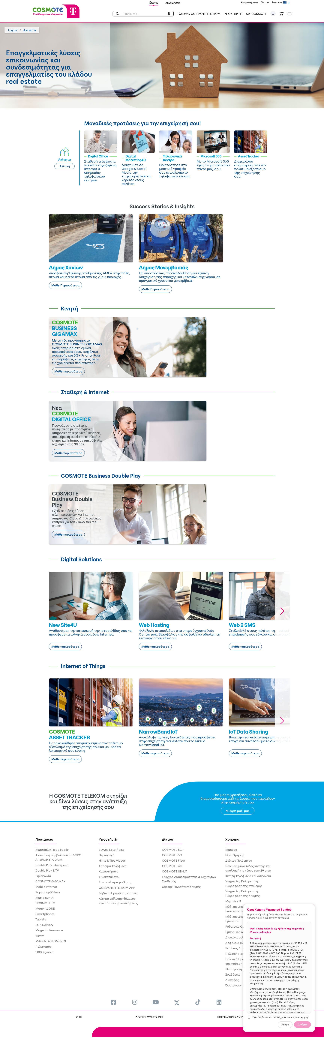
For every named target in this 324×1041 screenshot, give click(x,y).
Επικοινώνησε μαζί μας (115, 882)
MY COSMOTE (256, 14)
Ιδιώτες (153, 2)
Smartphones (45, 914)
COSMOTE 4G (172, 866)
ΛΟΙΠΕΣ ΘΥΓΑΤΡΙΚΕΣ (150, 1017)
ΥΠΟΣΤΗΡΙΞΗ (233, 14)
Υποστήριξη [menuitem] (108, 839)
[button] (273, 13)
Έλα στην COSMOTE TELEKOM (198, 14)
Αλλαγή (64, 166)
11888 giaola (44, 952)
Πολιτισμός (43, 946)
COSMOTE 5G (172, 855)
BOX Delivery (44, 925)
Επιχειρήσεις (172, 2)
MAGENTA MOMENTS (50, 941)
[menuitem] (113, 1002)
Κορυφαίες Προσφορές (52, 849)
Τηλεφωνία (43, 876)
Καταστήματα (249, 2)
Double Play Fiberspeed (51, 865)
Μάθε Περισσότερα (65, 285)
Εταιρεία (277, 2)
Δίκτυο (265, 2)
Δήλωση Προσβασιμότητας (118, 893)
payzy (39, 936)
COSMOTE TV (45, 903)
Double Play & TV (47, 870)
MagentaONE (45, 908)
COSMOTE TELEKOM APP (117, 888)
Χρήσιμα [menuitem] (232, 839)
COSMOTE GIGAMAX (50, 881)
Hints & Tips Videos (112, 860)
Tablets (40, 919)
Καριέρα (231, 849)
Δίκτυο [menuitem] (167, 839)
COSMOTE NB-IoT (174, 871)
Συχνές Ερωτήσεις (111, 849)
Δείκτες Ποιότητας (238, 860)
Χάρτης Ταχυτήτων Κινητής (181, 887)
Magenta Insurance (49, 930)
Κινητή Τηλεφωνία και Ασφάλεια (248, 876)
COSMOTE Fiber (173, 860)
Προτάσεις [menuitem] (44, 839)
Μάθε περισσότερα (68, 371)
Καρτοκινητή (44, 897)
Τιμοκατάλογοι (109, 877)
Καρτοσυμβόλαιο (47, 892)
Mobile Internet (46, 887)
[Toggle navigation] (288, 14)
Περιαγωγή (106, 855)
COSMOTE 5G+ (173, 849)
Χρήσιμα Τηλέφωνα (112, 866)
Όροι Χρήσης (234, 855)
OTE (79, 1017)
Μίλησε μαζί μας (238, 811)
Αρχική (13, 30)
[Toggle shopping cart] (283, 13)
